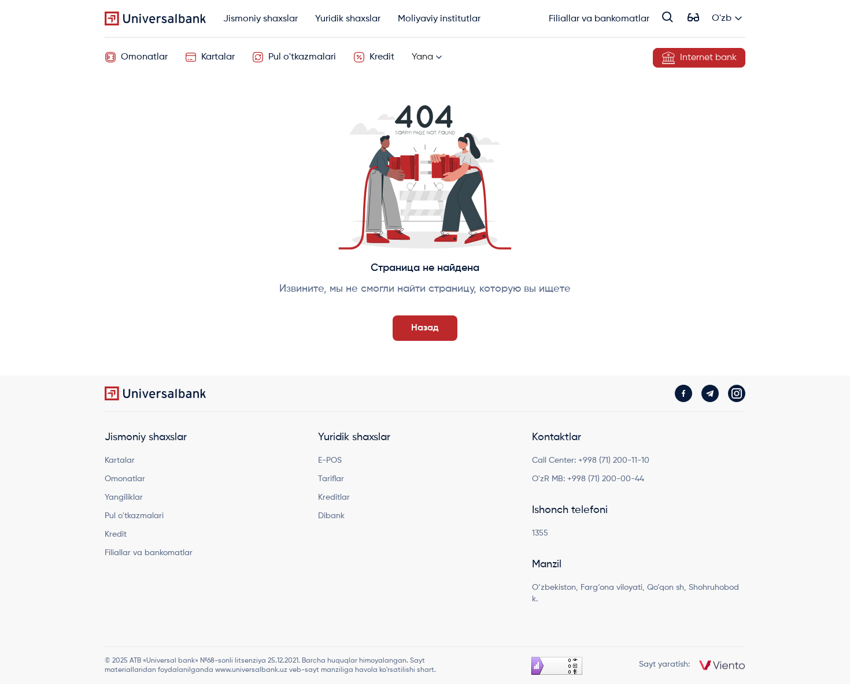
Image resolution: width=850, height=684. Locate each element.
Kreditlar (334, 497)
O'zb (721, 18)
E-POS (330, 460)
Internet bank (708, 57)
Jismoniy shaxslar (260, 19)
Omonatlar (144, 57)
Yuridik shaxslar (347, 19)
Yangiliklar (124, 497)
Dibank (331, 516)
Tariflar (331, 479)
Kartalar (218, 57)
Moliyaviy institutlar (439, 19)
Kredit (381, 57)
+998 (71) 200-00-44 (605, 479)
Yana (422, 57)
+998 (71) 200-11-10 (613, 460)
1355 (540, 533)
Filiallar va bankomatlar (599, 19)
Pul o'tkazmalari (302, 57)
